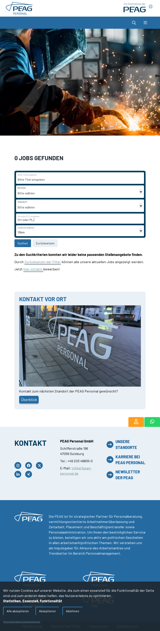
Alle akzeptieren (18, 611)
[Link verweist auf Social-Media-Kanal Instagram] (18, 465)
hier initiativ (33, 269)
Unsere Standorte (126, 444)
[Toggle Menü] (145, 23)
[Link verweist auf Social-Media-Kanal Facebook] (29, 465)
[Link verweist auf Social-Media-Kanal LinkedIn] (18, 474)
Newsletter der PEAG (128, 474)
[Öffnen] (140, 191)
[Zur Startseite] (19, 8)
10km (21, 232)
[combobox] (47, 179)
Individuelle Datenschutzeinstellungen (21, 621)
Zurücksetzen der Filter (42, 262)
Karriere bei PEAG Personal (130, 459)
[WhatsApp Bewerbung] (152, 422)
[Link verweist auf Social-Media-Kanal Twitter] (40, 465)
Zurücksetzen (45, 243)
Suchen (23, 243)
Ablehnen (72, 611)
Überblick (29, 399)
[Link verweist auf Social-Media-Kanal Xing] (29, 474)
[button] (136, 23)
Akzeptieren (47, 611)
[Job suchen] (136, 422)
